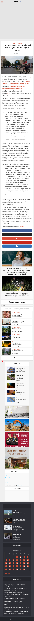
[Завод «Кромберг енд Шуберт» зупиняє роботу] (11, 370)
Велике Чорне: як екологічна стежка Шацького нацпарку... (17, 330)
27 (9, 569)
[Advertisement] (17, 22)
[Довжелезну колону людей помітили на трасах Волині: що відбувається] (11, 377)
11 (27, 560)
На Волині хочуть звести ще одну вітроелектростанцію (19, 513)
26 (6, 569)
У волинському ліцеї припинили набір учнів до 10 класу (18, 352)
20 (9, 566)
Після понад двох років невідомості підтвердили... (21, 392)
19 (6, 566)
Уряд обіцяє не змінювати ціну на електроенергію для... (18, 345)
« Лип (5, 573)
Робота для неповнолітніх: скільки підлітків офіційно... (18, 528)
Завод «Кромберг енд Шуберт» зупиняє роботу (21, 370)
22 (17, 566)
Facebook (21, 226)
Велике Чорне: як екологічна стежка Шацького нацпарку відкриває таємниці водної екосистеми (17, 594)
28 (13, 569)
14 (13, 563)
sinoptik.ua (19, 485)
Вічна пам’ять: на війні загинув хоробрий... (21, 385)
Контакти (24, 619)
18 (27, 563)
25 (27, 566)
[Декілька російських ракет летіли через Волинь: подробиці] (11, 399)
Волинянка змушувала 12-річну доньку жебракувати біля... (18, 315)
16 (20, 563)
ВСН (8, 93)
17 (24, 563)
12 (6, 563)
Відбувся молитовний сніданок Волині (18, 336)
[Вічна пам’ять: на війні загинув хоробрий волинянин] (11, 385)
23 (20, 566)
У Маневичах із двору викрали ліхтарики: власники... (17, 537)
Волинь (14, 43)
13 (9, 563)
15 (17, 563)
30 (20, 569)
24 (24, 566)
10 (24, 560)
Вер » (9, 573)
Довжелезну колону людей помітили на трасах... (20, 378)
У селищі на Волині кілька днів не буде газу (19, 520)
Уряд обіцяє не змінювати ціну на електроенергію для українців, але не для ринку (15, 602)
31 (24, 569)
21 (13, 566)
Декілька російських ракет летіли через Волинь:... (21, 400)
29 (17, 569)
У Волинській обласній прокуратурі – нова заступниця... (18, 323)
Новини (20, 43)
